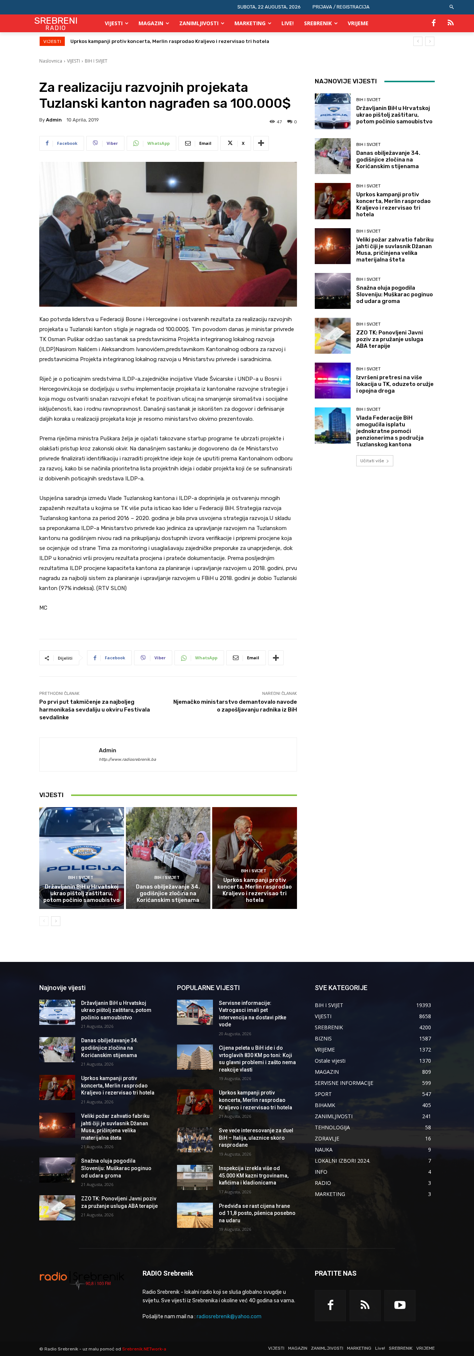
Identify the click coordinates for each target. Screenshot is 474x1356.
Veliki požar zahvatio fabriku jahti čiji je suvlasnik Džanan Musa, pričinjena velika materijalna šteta (191, 41)
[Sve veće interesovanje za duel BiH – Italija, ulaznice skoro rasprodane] (195, 1139)
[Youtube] (399, 1305)
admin (54, 119)
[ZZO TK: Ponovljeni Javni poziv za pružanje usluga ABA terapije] (333, 336)
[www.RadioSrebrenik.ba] (82, 1280)
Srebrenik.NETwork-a (144, 1349)
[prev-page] (44, 921)
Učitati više (372, 460)
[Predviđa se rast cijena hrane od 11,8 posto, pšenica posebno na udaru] (195, 1215)
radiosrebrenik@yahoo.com (229, 1316)
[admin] (69, 754)
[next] (429, 41)
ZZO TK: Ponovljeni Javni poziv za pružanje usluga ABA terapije (389, 339)
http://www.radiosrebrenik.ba (127, 759)
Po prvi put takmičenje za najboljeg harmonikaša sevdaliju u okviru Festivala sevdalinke (94, 710)
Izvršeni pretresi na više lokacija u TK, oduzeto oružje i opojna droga (395, 384)
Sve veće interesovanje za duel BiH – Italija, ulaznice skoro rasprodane (256, 1137)
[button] (452, 7)
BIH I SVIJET (96, 61)
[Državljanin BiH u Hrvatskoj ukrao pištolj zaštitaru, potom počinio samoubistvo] (81, 858)
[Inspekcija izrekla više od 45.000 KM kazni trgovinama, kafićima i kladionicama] (195, 1177)
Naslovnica (50, 61)
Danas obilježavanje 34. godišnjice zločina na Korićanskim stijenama (168, 893)
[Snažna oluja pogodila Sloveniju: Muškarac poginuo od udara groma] (333, 291)
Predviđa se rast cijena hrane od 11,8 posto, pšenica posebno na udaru (257, 1213)
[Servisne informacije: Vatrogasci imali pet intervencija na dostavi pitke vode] (195, 1012)
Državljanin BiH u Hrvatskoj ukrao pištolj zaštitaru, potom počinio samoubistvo (81, 893)
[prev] (418, 41)
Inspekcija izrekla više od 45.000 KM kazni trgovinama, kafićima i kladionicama (253, 1175)
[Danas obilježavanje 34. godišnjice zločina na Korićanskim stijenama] (168, 858)
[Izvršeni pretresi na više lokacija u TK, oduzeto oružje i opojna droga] (333, 381)
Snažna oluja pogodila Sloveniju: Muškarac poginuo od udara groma (394, 294)
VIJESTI (73, 61)
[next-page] (55, 921)
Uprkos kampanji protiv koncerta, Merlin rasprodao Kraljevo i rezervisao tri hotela (254, 890)
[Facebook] (434, 23)
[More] (261, 143)
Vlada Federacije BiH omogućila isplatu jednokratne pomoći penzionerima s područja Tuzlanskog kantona (390, 431)
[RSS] (451, 23)
